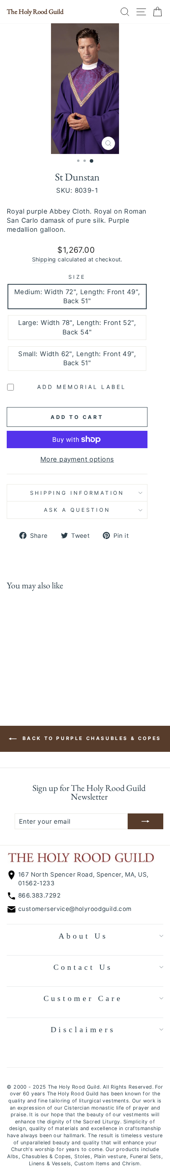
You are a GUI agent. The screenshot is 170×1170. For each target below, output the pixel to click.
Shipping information (77, 493)
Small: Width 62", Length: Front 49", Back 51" (77, 358)
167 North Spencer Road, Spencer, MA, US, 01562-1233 (83, 878)
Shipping (44, 259)
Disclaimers (83, 1029)
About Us (83, 935)
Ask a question (77, 510)
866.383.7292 (39, 895)
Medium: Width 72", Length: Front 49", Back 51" (77, 296)
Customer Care (83, 998)
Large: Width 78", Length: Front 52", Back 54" (77, 327)
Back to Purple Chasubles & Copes (90, 738)
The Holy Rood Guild (35, 11)
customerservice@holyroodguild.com (75, 909)
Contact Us (83, 967)
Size (77, 277)
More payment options (77, 459)
